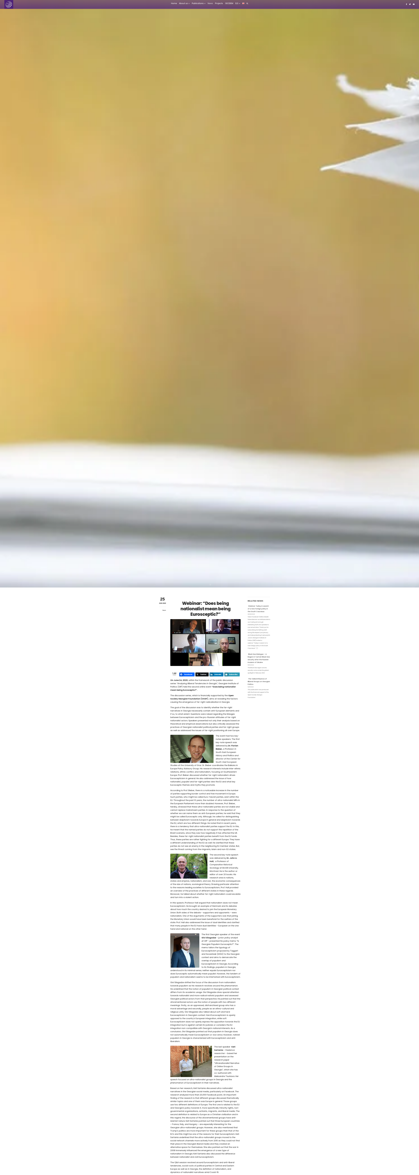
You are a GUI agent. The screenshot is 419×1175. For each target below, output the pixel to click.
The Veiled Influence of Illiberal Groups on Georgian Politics (259, 681)
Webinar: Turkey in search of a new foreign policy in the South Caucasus (258, 609)
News (164, 610)
